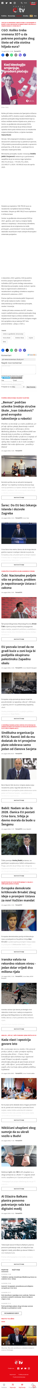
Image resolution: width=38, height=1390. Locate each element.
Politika (4, 16)
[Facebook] (2, 3)
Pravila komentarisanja (19, 1377)
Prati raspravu (35, 355)
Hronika (25, 16)
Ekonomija (11, 16)
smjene (31, 338)
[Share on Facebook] (2, 55)
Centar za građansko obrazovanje (13, 334)
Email (15, 380)
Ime (2, 380)
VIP (31, 16)
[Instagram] (15, 3)
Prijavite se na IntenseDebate (5, 378)
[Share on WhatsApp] (11, 55)
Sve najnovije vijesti (11, 1313)
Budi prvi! (20, 359)
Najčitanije (22, 1387)
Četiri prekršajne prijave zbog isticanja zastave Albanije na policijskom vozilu (17, 1307)
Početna (4, 1387)
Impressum (13, 1374)
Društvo (19, 16)
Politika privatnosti (23, 1374)
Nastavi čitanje (19, 497)
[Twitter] (6, 3)
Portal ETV (17, 51)
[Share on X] (7, 55)
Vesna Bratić (6, 338)
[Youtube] (11, 3)
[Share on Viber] (20, 55)
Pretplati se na (6, 387)
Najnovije (13, 1387)
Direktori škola (19, 338)
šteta (4, 342)
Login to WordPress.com (16, 378)
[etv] (19, 9)
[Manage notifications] (34, 1386)
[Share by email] (15, 55)
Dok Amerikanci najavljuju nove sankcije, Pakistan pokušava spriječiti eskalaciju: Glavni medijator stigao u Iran (18, 1297)
